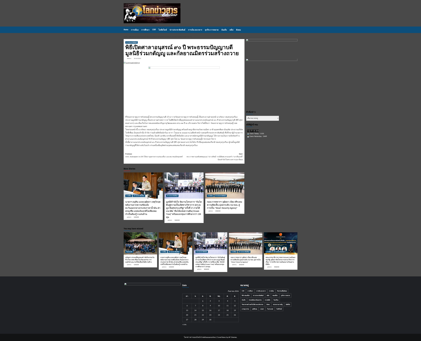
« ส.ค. (184, 324)
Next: (215, 157)
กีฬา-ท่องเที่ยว (246, 295)
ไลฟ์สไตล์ (163, 29)
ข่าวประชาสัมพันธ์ (177, 29)
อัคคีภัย (288, 304)
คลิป (231, 29)
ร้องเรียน (276, 300)
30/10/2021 (137, 58)
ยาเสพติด (267, 300)
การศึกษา (145, 29)
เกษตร (262, 309)
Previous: (154, 155)
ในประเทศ (129, 252)
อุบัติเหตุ (254, 309)
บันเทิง (224, 29)
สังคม (238, 29)
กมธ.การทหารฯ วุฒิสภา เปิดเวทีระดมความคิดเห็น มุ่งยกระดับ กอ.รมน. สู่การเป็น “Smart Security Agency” (224, 204)
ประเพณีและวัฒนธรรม (255, 300)
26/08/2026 (217, 211)
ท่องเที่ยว (275, 295)
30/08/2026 (177, 220)
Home (126, 29)
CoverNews (221, 337)
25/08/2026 (276, 267)
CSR (154, 29)
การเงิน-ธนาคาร (195, 29)
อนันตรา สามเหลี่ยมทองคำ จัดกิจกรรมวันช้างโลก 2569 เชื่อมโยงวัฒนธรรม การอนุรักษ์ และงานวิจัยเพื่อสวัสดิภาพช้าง (139, 259)
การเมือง (135, 29)
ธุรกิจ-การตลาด (212, 29)
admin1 (129, 58)
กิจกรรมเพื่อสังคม (282, 291)
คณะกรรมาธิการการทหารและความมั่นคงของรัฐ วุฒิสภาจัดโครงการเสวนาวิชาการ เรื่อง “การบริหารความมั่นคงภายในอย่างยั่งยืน (280, 260)
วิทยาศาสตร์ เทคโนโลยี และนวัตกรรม (252, 304)
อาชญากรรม (245, 309)
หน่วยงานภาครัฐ (278, 304)
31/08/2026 (136, 217)
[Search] (296, 30)
